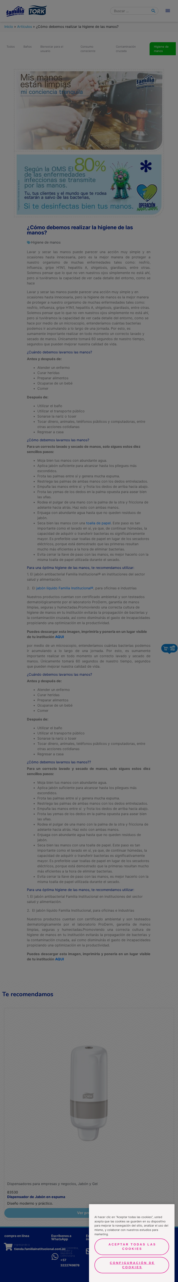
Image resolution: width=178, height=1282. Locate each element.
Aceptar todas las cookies (132, 1246)
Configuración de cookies (132, 1265)
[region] (132, 1243)
